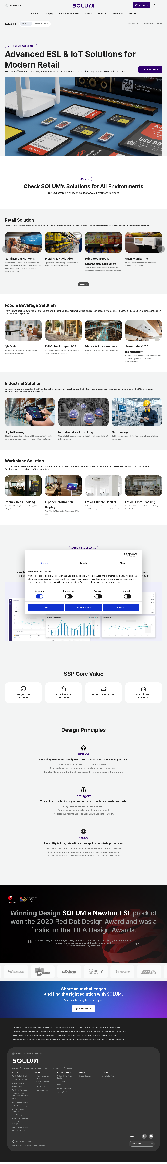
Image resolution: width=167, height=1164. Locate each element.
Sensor (88, 13)
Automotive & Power (69, 13)
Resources (117, 13)
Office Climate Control (20, 1127)
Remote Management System (42, 1082)
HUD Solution (62, 1081)
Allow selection (84, 607)
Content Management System (42, 1077)
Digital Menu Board (41, 1087)
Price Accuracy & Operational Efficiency (20, 1094)
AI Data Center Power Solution (64, 1077)
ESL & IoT (35, 13)
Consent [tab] (44, 563)
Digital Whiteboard (41, 1090)
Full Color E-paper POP (20, 1102)
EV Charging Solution (64, 1088)
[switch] (69, 596)
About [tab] (123, 563)
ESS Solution (61, 1085)
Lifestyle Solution (108, 1076)
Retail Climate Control (20, 1090)
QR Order (15, 1099)
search (154, 5)
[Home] (83, 6)
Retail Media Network (19, 1076)
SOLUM (132, 13)
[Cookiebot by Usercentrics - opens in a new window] (128, 555)
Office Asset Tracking (19, 1131)
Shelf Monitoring (18, 1083)
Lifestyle (102, 13)
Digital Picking (17, 1115)
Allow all (121, 607)
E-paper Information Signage (19, 1123)
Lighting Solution (63, 1092)
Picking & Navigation (19, 1079)
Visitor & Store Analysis (20, 1106)
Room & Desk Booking (20, 1118)
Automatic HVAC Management (18, 1110)
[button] (82, 284)
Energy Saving (17, 1086)
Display (49, 13)
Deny (46, 607)
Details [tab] (83, 563)
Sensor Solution (85, 1076)
